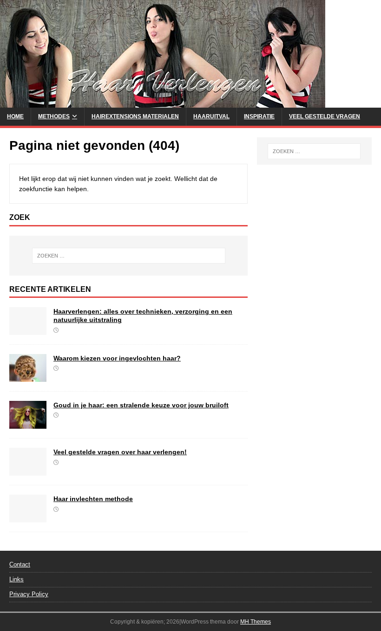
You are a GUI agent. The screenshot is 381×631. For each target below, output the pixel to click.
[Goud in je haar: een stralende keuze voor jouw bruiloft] (27, 423)
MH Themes (255, 621)
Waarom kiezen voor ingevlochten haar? (117, 358)
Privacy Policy (28, 594)
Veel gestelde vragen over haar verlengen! (120, 452)
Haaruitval (211, 116)
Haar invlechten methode (93, 498)
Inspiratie (259, 116)
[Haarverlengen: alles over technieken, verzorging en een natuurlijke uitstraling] (27, 330)
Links (16, 579)
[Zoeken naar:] (128, 256)
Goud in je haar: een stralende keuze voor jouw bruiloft (141, 405)
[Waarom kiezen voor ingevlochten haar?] (27, 376)
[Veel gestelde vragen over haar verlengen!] (27, 470)
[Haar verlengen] (162, 102)
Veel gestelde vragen (324, 116)
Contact (19, 564)
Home (15, 116)
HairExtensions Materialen (135, 116)
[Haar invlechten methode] (27, 517)
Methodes (54, 116)
